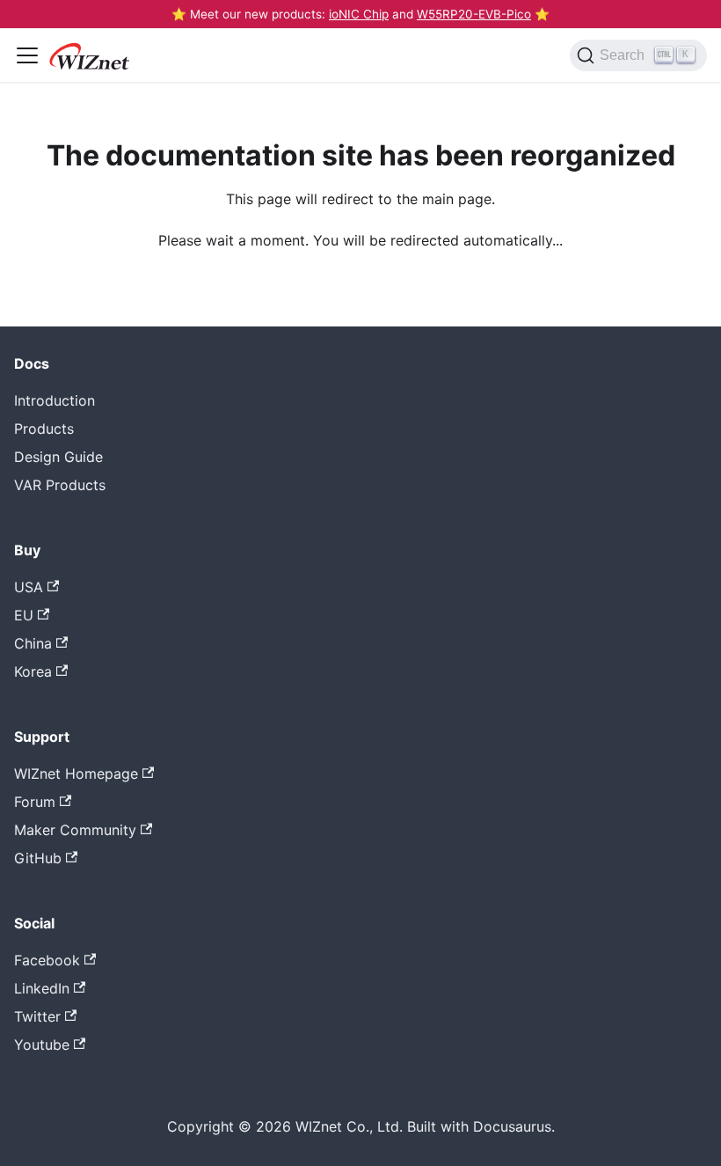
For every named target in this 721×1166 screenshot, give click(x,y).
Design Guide (58, 457)
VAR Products (60, 485)
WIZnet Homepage (76, 773)
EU (23, 615)
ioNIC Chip (359, 14)
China (33, 643)
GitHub (38, 858)
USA (28, 587)
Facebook (47, 960)
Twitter (37, 1016)
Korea (33, 671)
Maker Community (75, 830)
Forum (34, 801)
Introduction (54, 400)
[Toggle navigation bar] (27, 55)
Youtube (41, 1044)
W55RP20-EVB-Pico (474, 14)
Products (44, 428)
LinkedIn (41, 988)
